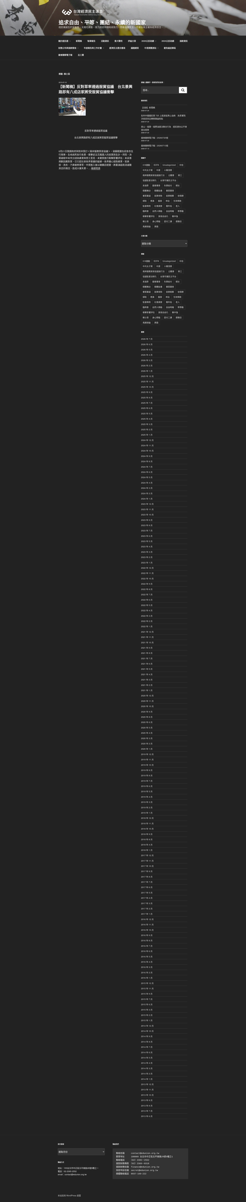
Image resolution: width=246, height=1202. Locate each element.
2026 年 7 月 (146, 338)
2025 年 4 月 (146, 418)
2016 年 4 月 (146, 961)
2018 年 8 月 (146, 839)
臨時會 (146, 211)
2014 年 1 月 (146, 1079)
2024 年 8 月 (146, 461)
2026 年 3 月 (146, 360)
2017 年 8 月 (146, 876)
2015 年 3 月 (146, 1009)
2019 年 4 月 (146, 796)
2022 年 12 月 (147, 567)
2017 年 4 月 (146, 897)
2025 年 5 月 (146, 413)
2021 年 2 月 (146, 685)
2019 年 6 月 (146, 786)
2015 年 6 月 (146, 1004)
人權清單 (168, 170)
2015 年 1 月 (146, 1020)
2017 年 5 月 (146, 892)
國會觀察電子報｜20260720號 (154, 137)
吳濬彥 (146, 185)
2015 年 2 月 (146, 1015)
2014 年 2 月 (146, 1073)
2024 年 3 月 (146, 488)
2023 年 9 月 (146, 520)
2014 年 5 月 (146, 1057)
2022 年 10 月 (147, 578)
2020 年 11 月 (147, 701)
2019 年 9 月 (146, 770)
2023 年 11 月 (147, 509)
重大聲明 (118, 40)
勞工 (180, 175)
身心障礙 (156, 221)
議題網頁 (135, 47)
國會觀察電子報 (65, 54)
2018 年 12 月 (147, 818)
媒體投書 (158, 190)
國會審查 (156, 185)
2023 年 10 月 (147, 514)
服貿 (160, 200)
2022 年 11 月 (147, 573)
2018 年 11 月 (147, 823)
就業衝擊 (170, 195)
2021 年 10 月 (147, 642)
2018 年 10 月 (147, 828)
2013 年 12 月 (147, 1084)
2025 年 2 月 (146, 429)
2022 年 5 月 (146, 605)
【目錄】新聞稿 (148, 107)
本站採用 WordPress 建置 (69, 1195)
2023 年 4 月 (146, 546)
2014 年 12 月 (147, 1025)
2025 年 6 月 (146, 408)
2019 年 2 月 (146, 807)
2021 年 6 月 (146, 663)
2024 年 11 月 (147, 445)
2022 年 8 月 (146, 589)
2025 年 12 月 (147, 376)
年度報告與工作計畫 (93, 47)
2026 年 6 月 (146, 344)
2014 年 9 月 (146, 1036)
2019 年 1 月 (146, 812)
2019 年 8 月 (146, 775)
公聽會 (171, 175)
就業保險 (158, 195)
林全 (168, 200)
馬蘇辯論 (147, 226)
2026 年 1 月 (146, 370)
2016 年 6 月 (146, 951)
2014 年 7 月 (146, 1047)
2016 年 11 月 (147, 924)
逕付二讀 (168, 221)
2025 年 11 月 (147, 381)
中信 (181, 164)
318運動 (146, 164)
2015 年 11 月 (147, 988)
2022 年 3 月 (146, 615)
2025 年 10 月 (147, 386)
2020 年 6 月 (146, 722)
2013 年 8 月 (146, 1105)
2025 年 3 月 (146, 424)
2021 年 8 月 (146, 653)
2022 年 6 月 (146, 599)
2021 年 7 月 (146, 658)
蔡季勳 (181, 211)
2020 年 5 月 (146, 727)
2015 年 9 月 (146, 993)
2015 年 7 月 (146, 999)
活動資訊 (105, 40)
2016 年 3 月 (146, 967)
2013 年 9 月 (146, 1100)
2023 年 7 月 (146, 530)
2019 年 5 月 (146, 791)
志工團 (81, 54)
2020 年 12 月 (147, 695)
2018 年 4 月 (146, 844)
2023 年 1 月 (146, 562)
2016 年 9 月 (146, 935)
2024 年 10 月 (147, 450)
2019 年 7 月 (146, 780)
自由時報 (170, 211)
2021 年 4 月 (146, 674)
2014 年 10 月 (147, 1031)
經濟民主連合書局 (117, 47)
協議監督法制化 (150, 180)
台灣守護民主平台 (168, 180)
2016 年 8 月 (146, 940)
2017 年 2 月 (146, 908)
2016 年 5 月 (146, 956)
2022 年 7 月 (146, 594)
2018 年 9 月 (146, 834)
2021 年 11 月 (147, 637)
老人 (178, 205)
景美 (152, 200)
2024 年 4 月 (146, 482)
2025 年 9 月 (146, 392)
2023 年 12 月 (147, 503)
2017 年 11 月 (147, 860)
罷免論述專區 (170, 47)
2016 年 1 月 (146, 977)
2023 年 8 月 (146, 525)
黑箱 (156, 226)
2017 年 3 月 (146, 903)
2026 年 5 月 (146, 349)
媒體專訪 (147, 190)
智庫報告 (91, 40)
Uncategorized (169, 164)
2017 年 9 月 (146, 871)
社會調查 (158, 205)
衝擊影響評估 (149, 216)
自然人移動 (157, 211)
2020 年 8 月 (146, 716)
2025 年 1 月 (146, 434)
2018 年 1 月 (146, 850)
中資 (158, 170)
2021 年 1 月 (146, 690)
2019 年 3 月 (146, 802)
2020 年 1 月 (146, 748)
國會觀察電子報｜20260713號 (154, 145)
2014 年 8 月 (146, 1041)
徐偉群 (181, 195)
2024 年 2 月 (146, 493)
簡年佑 (169, 205)
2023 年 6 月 (146, 536)
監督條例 (147, 205)
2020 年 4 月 (146, 732)
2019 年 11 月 (147, 759)
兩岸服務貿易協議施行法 (154, 175)
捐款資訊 (184, 40)
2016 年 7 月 (146, 945)
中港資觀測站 (150, 47)
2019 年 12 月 (147, 754)
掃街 (145, 200)
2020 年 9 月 (146, 711)
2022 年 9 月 (146, 583)
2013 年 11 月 (147, 1089)
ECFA (156, 164)
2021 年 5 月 (146, 668)
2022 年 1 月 (146, 626)
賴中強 (175, 216)
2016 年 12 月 (147, 919)
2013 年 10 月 (147, 1095)
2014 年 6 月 (146, 1052)
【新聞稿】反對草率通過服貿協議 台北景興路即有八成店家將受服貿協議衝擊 (95, 89)
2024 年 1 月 (146, 498)
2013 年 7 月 (146, 1110)
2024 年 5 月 (146, 477)
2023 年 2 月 (146, 557)
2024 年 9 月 (146, 456)
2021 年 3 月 (146, 679)
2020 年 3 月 (146, 738)
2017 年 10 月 (147, 866)
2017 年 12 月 (147, 855)
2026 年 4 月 (146, 354)
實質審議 (147, 195)
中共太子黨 (148, 170)
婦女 (178, 185)
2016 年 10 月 (147, 929)
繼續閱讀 (95, 168)
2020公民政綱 (148, 40)
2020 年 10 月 (147, 706)
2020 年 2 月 (146, 743)
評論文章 (132, 40)
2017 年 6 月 (146, 887)
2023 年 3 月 (146, 551)
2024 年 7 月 (146, 466)
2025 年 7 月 (146, 402)
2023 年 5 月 (146, 541)
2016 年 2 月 (146, 972)
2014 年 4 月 (146, 1062)
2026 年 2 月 (146, 365)
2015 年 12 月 (147, 983)
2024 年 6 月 (146, 472)
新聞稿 (79, 40)
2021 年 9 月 (146, 647)
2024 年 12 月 (147, 440)
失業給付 (168, 185)
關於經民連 (63, 40)
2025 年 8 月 (146, 397)
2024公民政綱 (168, 40)
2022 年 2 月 (146, 621)
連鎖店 (179, 221)
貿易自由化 (163, 216)
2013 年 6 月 (146, 1116)
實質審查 (170, 190)
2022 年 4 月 (146, 610)
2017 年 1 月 (146, 913)
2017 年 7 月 (146, 881)
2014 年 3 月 (146, 1068)
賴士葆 (146, 221)
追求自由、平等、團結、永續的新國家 (102, 22)
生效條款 (177, 200)
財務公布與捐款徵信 (67, 47)
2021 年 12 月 (147, 631)
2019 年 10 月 (147, 764)
